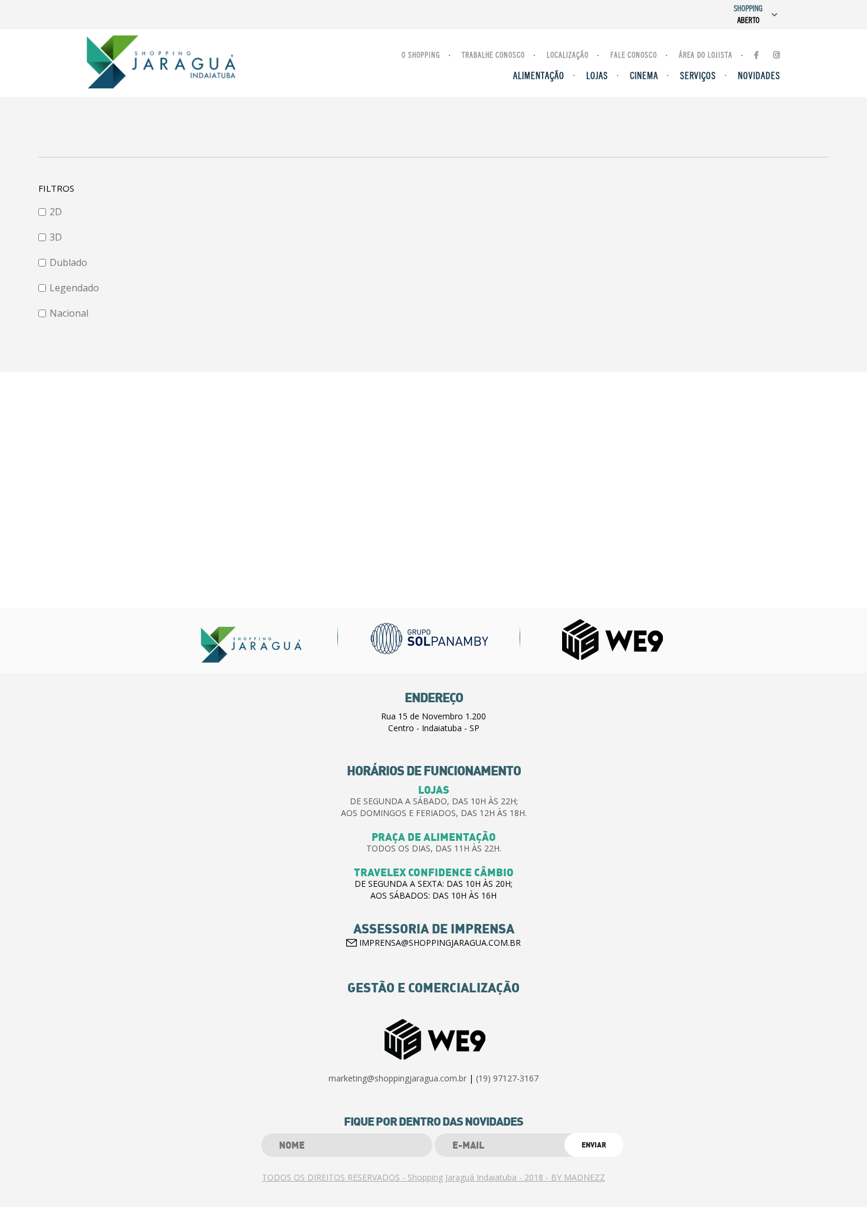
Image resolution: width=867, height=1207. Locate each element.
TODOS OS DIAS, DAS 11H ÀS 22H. (433, 848)
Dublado (68, 262)
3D (56, 237)
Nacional (69, 313)
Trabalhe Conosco (493, 56)
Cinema (644, 76)
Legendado (74, 287)
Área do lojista (706, 56)
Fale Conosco (633, 56)
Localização (568, 56)
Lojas (597, 76)
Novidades (759, 76)
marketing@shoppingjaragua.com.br (398, 1078)
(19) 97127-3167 (507, 1078)
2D (56, 211)
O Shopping (421, 56)
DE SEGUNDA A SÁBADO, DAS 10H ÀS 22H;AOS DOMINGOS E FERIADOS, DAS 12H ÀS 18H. (434, 806)
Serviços (698, 76)
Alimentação (538, 76)
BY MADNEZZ (578, 1177)
